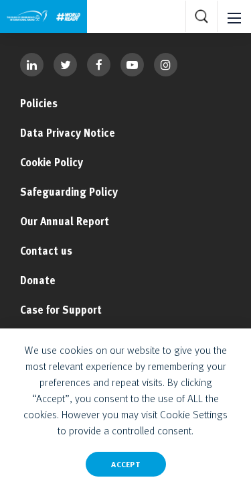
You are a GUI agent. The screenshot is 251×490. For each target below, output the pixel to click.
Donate (38, 280)
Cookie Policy (51, 162)
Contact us (46, 251)
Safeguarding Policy (69, 192)
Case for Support (61, 310)
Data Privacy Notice (67, 133)
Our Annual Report (64, 221)
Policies (39, 103)
